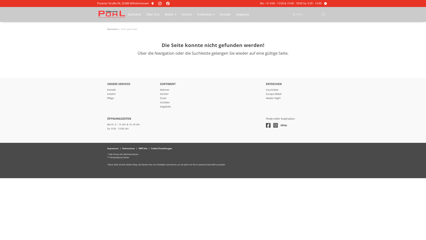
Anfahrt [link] (111, 94)
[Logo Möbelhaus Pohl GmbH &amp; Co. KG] (112, 14)
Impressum (112, 148)
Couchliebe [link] (272, 89)
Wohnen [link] (164, 89)
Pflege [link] (110, 98)
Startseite (112, 29)
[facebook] (268, 125)
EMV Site (143, 148)
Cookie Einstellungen (161, 148)
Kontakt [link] (111, 89)
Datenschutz (128, 148)
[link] (154, 3)
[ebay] (284, 125)
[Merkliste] (323, 14)
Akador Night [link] (273, 98)
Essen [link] (163, 98)
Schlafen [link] (165, 102)
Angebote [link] (165, 106)
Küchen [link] (164, 94)
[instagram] (275, 125)
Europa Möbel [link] (274, 94)
